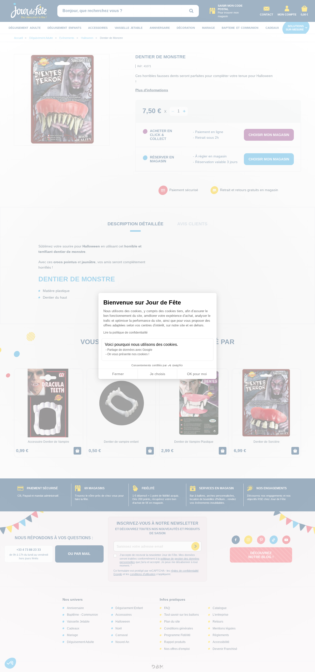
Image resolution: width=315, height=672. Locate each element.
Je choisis (157, 374)
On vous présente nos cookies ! (128, 354)
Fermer (118, 374)
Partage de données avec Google (129, 349)
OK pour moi (197, 374)
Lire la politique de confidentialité (125, 332)
